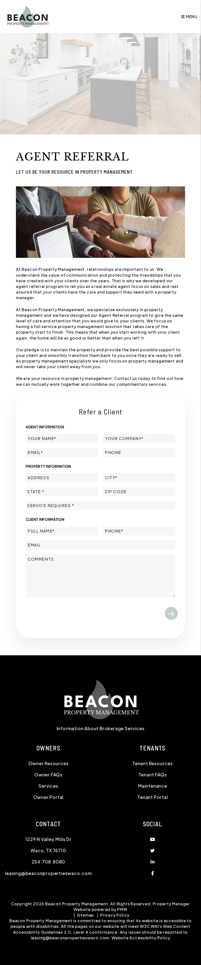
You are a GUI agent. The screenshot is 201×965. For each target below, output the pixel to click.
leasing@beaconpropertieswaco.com (48, 873)
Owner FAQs (48, 774)
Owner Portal (48, 797)
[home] (27, 16)
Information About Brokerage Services (101, 728)
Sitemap (85, 915)
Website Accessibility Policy (141, 937)
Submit (171, 613)
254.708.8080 (48, 861)
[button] (152, 839)
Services (48, 786)
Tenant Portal (152, 797)
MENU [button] (191, 16)
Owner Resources (48, 763)
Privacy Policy (114, 915)
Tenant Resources (152, 763)
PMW (122, 909)
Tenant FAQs (152, 774)
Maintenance (152, 786)
